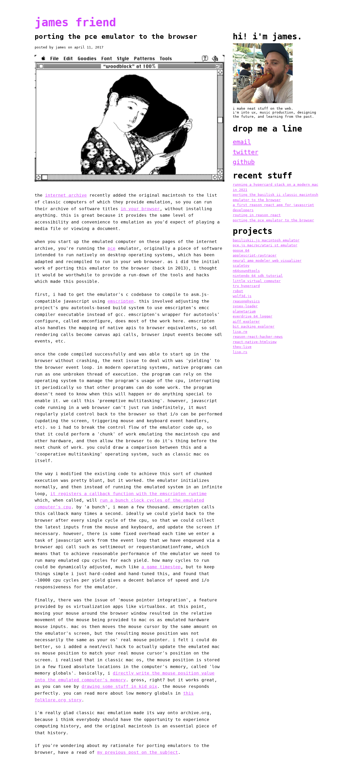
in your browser (140, 208)
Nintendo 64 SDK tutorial (258, 276)
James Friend (75, 22)
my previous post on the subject (137, 752)
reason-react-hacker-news (258, 337)
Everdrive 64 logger (252, 316)
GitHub (244, 162)
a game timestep (161, 566)
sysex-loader (245, 306)
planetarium (244, 311)
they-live (242, 347)
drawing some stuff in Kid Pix (119, 686)
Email (242, 142)
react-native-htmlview (255, 342)
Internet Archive (66, 195)
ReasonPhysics (246, 301)
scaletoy (241, 265)
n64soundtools (246, 271)
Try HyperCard (246, 286)
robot (238, 291)
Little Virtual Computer (257, 281)
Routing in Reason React (257, 215)
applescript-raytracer (255, 255)
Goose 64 (241, 250)
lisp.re (240, 332)
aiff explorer (246, 321)
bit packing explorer (253, 326)
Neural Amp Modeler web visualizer (267, 261)
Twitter (245, 152)
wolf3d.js (242, 296)
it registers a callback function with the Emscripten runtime (128, 493)
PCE (111, 248)
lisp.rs (240, 352)
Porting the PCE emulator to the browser (273, 220)
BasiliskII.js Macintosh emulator (266, 240)
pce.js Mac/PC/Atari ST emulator (265, 245)
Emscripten (121, 301)
